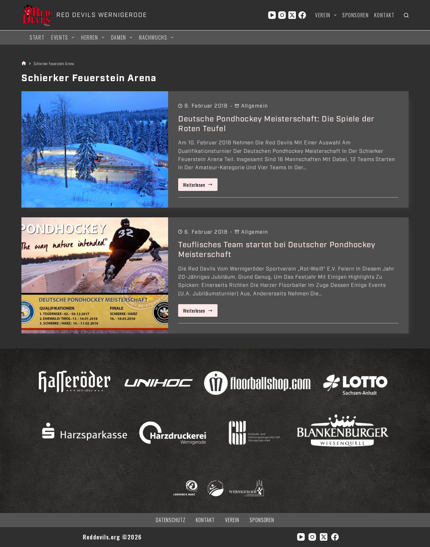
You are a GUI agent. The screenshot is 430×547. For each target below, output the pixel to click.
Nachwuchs (153, 37)
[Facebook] (302, 15)
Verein (323, 15)
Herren (89, 37)
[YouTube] (272, 15)
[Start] (23, 63)
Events (59, 37)
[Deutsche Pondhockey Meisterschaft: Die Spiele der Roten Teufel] (94, 149)
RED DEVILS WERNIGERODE (101, 15)
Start (37, 37)
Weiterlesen (200, 186)
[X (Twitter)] (292, 15)
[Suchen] (406, 15)
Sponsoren (355, 15)
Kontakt (384, 15)
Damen (118, 37)
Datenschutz (171, 520)
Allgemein (254, 106)
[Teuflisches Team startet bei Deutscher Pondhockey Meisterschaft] (94, 275)
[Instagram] (282, 15)
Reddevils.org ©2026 (112, 536)
